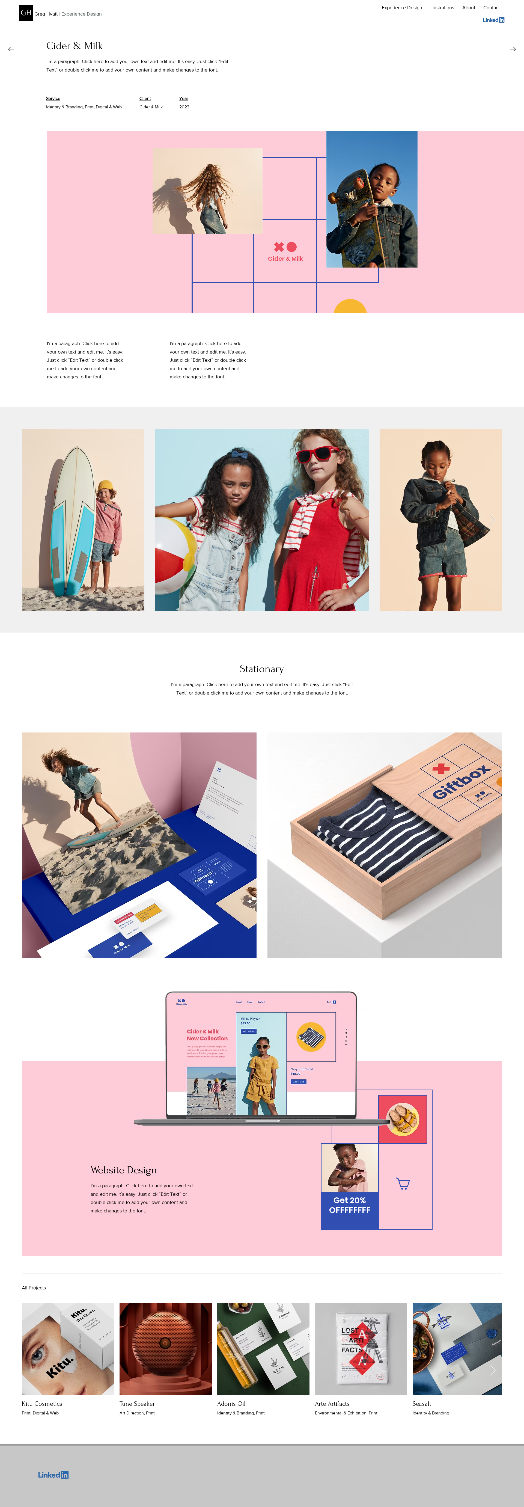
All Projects (34, 1288)
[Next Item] (493, 520)
